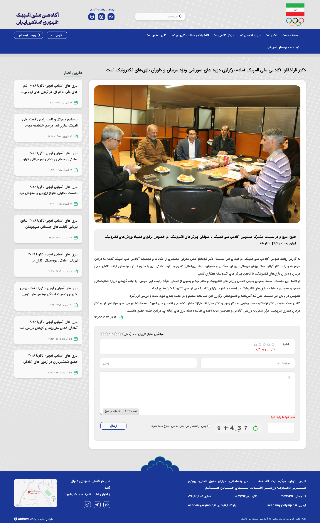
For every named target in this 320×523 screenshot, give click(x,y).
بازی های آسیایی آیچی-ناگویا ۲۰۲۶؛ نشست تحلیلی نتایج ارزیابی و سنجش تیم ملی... (48, 193)
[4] (269, 344)
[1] (256, 344)
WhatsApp (106, 504)
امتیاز (286, 344)
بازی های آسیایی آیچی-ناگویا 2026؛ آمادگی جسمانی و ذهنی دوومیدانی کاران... (48, 156)
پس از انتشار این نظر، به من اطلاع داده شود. (178, 426)
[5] (273, 344)
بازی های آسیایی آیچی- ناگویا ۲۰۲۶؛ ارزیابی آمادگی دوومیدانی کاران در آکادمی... (52, 260)
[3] (264, 344)
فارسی (58, 35)
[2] (260, 344)
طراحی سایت (45, 519)
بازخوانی (255, 427)
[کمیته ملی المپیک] (295, 14)
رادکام (33, 519)
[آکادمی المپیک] (37, 22)
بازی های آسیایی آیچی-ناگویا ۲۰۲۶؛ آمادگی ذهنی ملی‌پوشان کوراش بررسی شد (48, 325)
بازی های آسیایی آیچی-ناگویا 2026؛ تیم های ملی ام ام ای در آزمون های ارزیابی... (49, 88)
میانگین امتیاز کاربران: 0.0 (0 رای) (143, 334)
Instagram (87, 504)
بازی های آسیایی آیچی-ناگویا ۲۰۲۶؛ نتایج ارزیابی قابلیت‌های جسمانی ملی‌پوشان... (48, 223)
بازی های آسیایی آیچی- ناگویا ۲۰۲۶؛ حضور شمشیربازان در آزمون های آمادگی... (49, 358)
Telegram (97, 504)
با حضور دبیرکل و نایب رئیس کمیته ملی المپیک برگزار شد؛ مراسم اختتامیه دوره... (49, 122)
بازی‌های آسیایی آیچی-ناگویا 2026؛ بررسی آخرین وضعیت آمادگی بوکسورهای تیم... (48, 291)
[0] (102, 334)
